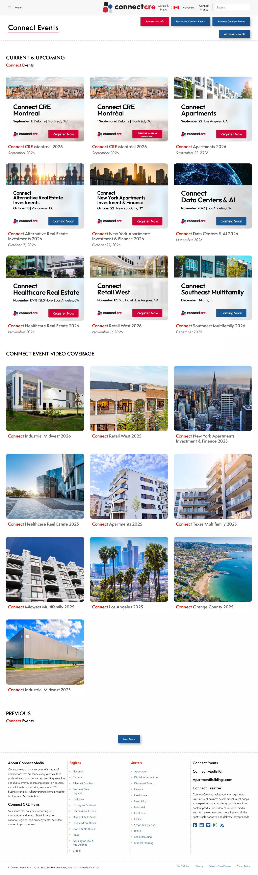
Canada (77, 777)
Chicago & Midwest (84, 805)
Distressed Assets (144, 783)
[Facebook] (195, 826)
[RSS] (222, 826)
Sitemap (199, 866)
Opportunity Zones (145, 825)
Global (77, 850)
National (78, 771)
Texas (76, 835)
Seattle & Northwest (84, 829)
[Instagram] (215, 826)
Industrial (139, 807)
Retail (137, 831)
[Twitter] (208, 826)
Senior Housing (143, 837)
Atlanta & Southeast (84, 783)
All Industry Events (234, 34)
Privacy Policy (243, 866)
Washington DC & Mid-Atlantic (83, 843)
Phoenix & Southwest (85, 823)
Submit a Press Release (220, 866)
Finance (138, 789)
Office (138, 819)
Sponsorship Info (155, 21)
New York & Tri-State (84, 817)
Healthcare (140, 795)
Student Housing (143, 843)
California (78, 799)
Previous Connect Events (231, 21)
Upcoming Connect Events (190, 21)
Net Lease (140, 813)
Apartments (141, 771)
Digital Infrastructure (146, 777)
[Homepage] (129, 6)
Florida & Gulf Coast (84, 811)
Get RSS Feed (183, 866)
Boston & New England (81, 791)
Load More (129, 739)
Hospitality (140, 801)
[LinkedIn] (202, 826)
